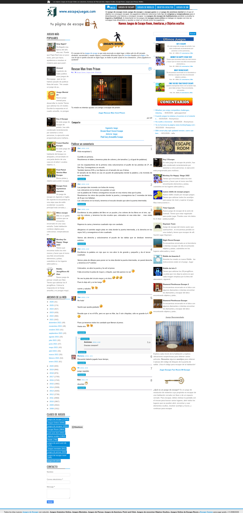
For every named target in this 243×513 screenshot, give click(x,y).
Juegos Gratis (90, 72)
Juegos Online (53, 423)
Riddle (50, 440)
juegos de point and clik (56, 443)
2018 (52, 373)
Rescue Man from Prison (85, 68)
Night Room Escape (181, 70)
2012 (52, 394)
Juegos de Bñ (182, 7)
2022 (52, 316)
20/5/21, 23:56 (84, 368)
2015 (52, 384)
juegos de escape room (56, 455)
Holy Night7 (61, 44)
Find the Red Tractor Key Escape (181, 83)
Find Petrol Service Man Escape (61, 172)
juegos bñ (51, 461)
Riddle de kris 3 (169, 268)
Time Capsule (169, 208)
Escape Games (81, 72)
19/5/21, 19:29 (85, 148)
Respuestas (85, 339)
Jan (79, 148)
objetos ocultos (53, 436)
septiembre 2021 (56, 333)
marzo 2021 (54, 354)
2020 (52, 366)
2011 (52, 398)
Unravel (59, 68)
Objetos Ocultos (165, 7)
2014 (52, 387)
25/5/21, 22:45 (96, 342)
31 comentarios (184, 79)
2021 (52, 319)
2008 (52, 409)
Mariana (80, 356)
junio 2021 (53, 344)
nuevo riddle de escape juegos (176, 192)
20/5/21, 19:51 (89, 356)
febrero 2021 (54, 358)
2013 (52, 391)
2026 (52, 302)
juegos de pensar (54, 452)
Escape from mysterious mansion (61, 188)
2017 (52, 377)
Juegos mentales (54, 449)
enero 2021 (54, 362)
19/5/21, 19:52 (85, 209)
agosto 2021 (54, 337)
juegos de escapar (54, 426)
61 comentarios (184, 66)
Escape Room (53, 429)
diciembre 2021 (55, 323)
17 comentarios (184, 53)
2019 (52, 370)
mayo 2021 (53, 347)
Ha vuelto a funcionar (163, 122)
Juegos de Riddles (145, 7)
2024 (52, 309)
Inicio (112, 7)
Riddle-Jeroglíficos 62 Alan (62, 271)
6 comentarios (184, 92)
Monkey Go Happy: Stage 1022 (62, 242)
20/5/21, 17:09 (85, 297)
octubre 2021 (54, 330)
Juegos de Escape (126, 7)
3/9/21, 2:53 (84, 380)
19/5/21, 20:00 (85, 249)
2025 (52, 305)
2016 (52, 380)
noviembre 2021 (56, 326)
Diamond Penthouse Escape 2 (176, 284)
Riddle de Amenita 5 (171, 256)
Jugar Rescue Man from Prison (111, 113)
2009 (52, 405)
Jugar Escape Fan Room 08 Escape (175, 370)
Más (191, 53)
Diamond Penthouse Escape (175, 300)
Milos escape (62, 213)
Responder (81, 179)
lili (78, 368)
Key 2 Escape (62, 119)
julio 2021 (53, 340)
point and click (53, 433)
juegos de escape (54, 419)
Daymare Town (169, 224)
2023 (52, 312)
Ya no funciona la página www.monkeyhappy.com (175, 125)
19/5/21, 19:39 (85, 184)
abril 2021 (53, 351)
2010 (52, 401)
